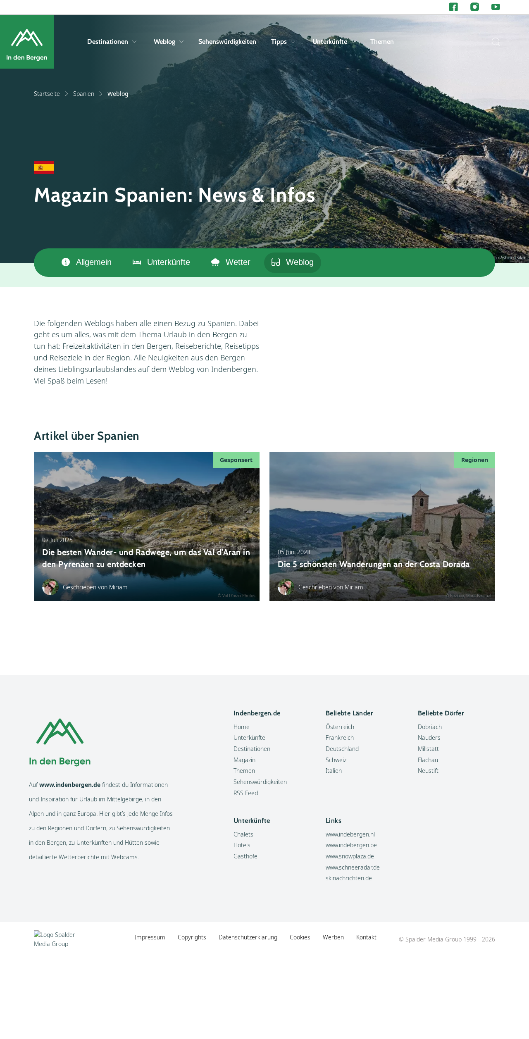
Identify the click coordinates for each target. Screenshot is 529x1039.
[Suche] (494, 42)
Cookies (300, 937)
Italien (334, 770)
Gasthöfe (245, 856)
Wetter (238, 262)
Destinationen (107, 41)
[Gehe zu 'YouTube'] (495, 7)
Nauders (429, 737)
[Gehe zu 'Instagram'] (474, 7)
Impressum (150, 937)
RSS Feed (246, 793)
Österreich (340, 727)
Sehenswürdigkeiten (227, 41)
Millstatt (428, 749)
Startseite (47, 94)
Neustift (428, 770)
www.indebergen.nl (350, 834)
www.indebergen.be (351, 845)
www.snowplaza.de (350, 856)
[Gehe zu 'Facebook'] (453, 7)
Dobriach (430, 727)
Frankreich (340, 737)
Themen (382, 41)
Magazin (244, 760)
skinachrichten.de (349, 878)
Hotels (242, 845)
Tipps (279, 41)
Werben (333, 937)
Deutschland (342, 749)
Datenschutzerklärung (248, 937)
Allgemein (94, 262)
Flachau (428, 760)
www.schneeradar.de (353, 867)
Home (242, 727)
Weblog (164, 41)
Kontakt (366, 937)
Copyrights (192, 937)
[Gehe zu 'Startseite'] (27, 42)
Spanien (83, 94)
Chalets (243, 834)
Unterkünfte (329, 41)
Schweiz (336, 760)
